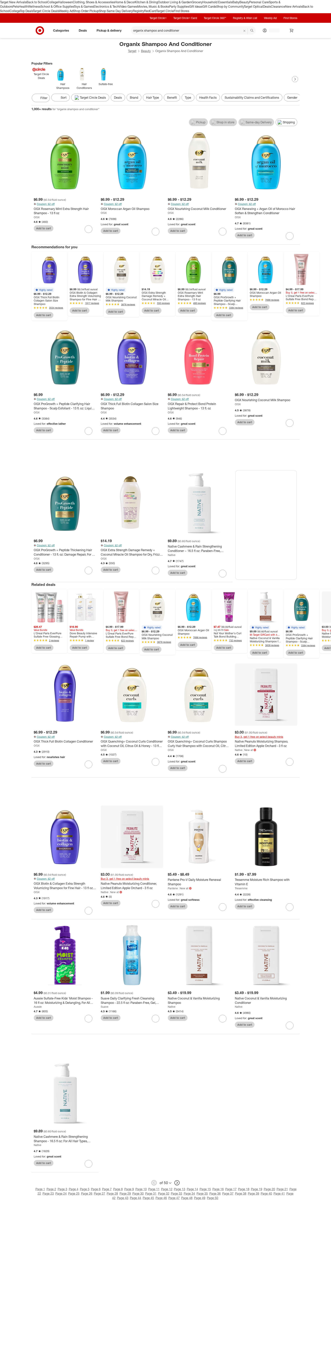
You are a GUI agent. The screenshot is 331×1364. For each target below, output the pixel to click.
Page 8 (118, 1189)
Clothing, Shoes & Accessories (94, 2)
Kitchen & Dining (146, 2)
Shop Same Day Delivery (116, 11)
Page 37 (228, 1193)
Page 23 (48, 1193)
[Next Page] (295, 79)
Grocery (197, 2)
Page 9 (129, 1189)
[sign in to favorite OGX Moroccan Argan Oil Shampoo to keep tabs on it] (155, 231)
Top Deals (26, 11)
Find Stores (181, 11)
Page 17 (231, 1189)
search (252, 31)
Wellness (34, 6)
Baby (235, 2)
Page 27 (99, 1193)
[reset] (244, 31)
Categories (61, 30)
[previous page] (154, 1183)
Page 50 (212, 1198)
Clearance (278, 6)
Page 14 (192, 1189)
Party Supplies (179, 6)
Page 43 (122, 1198)
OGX (37, 217)
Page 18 (243, 1189)
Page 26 (86, 1193)
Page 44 (135, 1198)
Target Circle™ (158, 18)
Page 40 (266, 1193)
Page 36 (215, 1193)
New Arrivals (293, 6)
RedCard (150, 11)
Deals (267, 6)
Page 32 (163, 1193)
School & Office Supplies (57, 6)
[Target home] (39, 30)
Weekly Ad (66, 11)
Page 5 (84, 1189)
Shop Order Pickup (86, 11)
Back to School (36, 2)
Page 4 (73, 1189)
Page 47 (174, 1198)
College (52, 2)
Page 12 (166, 1189)
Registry (138, 11)
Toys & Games (83, 6)
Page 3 (62, 1189)
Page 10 (141, 1189)
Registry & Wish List (245, 18)
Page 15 (205, 1189)
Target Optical (253, 6)
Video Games (128, 6)
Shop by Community (230, 6)
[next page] (177, 1183)
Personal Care (259, 2)
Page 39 (253, 1193)
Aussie (38, 1006)
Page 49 (199, 1198)
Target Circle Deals (46, 11)
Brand (134, 97)
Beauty (244, 2)
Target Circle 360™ (215, 18)
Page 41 (279, 1193)
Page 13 (179, 1189)
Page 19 (256, 1189)
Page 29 (125, 1193)
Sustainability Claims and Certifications (252, 97)
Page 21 (282, 1189)
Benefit (172, 97)
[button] (44, 290)
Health (23, 6)
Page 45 (148, 1198)
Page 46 (161, 1198)
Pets (16, 6)
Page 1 (40, 1189)
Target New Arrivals (13, 2)
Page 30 (138, 1193)
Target (132, 51)
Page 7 (107, 1189)
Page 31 (150, 1193)
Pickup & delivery (109, 30)
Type (188, 97)
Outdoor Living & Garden (175, 2)
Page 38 (240, 1193)
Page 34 (189, 1193)
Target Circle (165, 11)
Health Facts (208, 97)
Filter (43, 98)
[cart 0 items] (291, 30)
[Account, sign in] (272, 30)
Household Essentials (217, 2)
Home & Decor (125, 2)
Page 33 (176, 1193)
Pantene (173, 888)
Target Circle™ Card (185, 18)
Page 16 (218, 1189)
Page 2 (51, 1189)
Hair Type (152, 97)
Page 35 (202, 1193)
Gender (292, 97)
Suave (104, 1006)
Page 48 (187, 1198)
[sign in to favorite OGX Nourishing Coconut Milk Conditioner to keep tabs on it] (222, 231)
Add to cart (43, 228)
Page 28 (112, 1193)
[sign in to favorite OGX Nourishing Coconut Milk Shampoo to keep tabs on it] (289, 423)
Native (171, 555)
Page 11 (154, 1189)
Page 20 (269, 1189)
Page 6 (96, 1189)
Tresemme (241, 888)
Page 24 (61, 1193)
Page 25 (73, 1193)
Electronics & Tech (106, 6)
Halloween (65, 2)
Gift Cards (209, 6)
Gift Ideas (195, 6)
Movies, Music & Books (153, 6)
